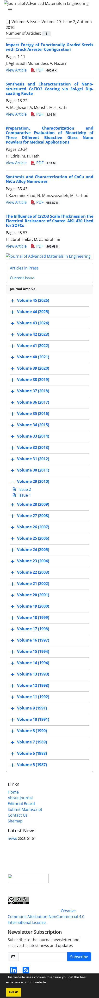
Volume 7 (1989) (32, 742)
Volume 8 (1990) (32, 730)
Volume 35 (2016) (33, 413)
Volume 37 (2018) (33, 391)
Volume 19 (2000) (33, 606)
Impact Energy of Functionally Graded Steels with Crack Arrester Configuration (49, 47)
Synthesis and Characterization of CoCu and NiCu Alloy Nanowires (49, 179)
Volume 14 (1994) (33, 662)
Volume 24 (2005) (33, 549)
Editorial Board (21, 803)
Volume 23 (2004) (33, 561)
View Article (16, 70)
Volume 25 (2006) (33, 538)
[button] (49, 983)
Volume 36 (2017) (33, 402)
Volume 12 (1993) (33, 685)
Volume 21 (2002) (33, 583)
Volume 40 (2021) (33, 357)
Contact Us (18, 815)
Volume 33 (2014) (33, 436)
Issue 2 (24, 489)
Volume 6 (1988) (32, 753)
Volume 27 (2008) (33, 515)
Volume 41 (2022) (33, 345)
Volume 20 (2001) (33, 594)
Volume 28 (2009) (33, 504)
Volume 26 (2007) (33, 527)
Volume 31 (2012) (33, 458)
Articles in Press (24, 268)
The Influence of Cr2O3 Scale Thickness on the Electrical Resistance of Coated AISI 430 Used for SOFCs (49, 221)
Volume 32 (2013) (33, 447)
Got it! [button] (13, 992)
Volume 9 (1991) (32, 708)
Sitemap (15, 821)
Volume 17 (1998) (33, 628)
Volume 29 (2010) (33, 481)
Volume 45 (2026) (33, 300)
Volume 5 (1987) (32, 764)
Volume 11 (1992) (33, 696)
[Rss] (26, 971)
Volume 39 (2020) (33, 368)
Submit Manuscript (25, 809)
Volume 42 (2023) (33, 334)
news (12, 838)
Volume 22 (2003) (33, 572)
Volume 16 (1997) (33, 640)
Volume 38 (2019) (33, 379)
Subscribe (79, 956)
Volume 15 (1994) (33, 651)
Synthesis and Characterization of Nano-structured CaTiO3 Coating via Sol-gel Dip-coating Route (49, 88)
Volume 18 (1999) (33, 617)
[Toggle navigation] (48, 9)
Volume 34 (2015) (33, 424)
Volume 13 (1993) (33, 674)
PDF (45, 70)
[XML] (18, 27)
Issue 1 (24, 495)
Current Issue (22, 278)
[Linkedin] (13, 971)
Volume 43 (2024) (33, 323)
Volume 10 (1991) (33, 719)
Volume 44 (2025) (33, 311)
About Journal (20, 798)
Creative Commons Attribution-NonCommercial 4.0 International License (46, 916)
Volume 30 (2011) (33, 470)
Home (13, 792)
